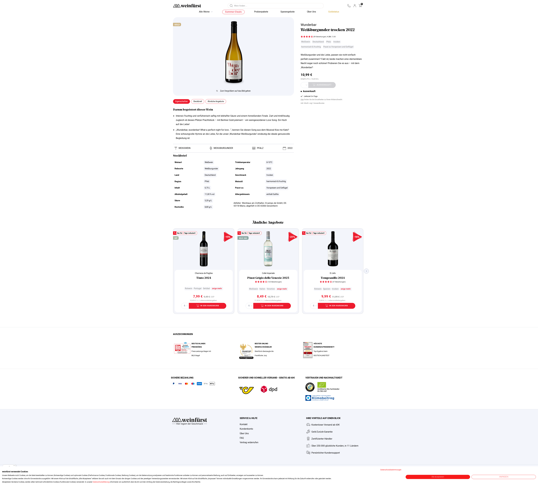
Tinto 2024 (203, 278)
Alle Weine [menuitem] (204, 11)
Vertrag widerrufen (249, 442)
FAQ (242, 438)
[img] (331, 37)
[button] (349, 5)
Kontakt (243, 424)
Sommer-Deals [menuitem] (233, 12)
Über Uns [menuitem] (311, 11)
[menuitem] (333, 12)
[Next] (366, 271)
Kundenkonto (246, 429)
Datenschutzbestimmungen (390, 470)
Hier (302, 99)
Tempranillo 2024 (333, 278)
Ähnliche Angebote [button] (216, 101)
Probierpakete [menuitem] (261, 11)
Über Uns (244, 433)
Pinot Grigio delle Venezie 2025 (268, 278)
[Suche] (231, 5)
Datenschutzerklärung (101, 482)
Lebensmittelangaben (208, 300)
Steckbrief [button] (197, 101)
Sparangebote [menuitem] (287, 11)
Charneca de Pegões (204, 273)
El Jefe (333, 273)
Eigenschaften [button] (181, 101)
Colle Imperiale (268, 273)
